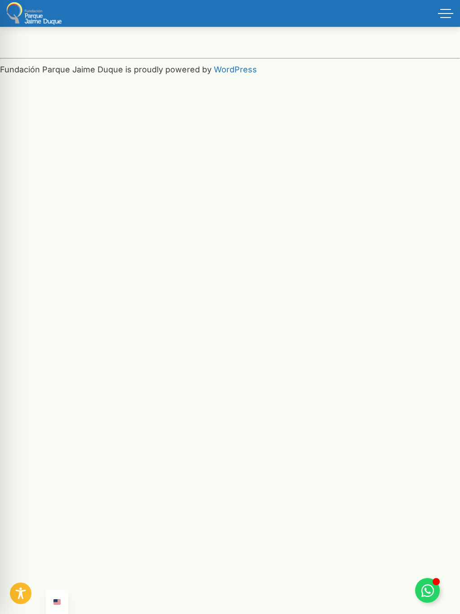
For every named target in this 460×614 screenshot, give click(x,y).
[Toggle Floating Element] (427, 590)
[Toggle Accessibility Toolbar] (20, 593)
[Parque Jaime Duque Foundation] (34, 13)
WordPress (235, 69)
